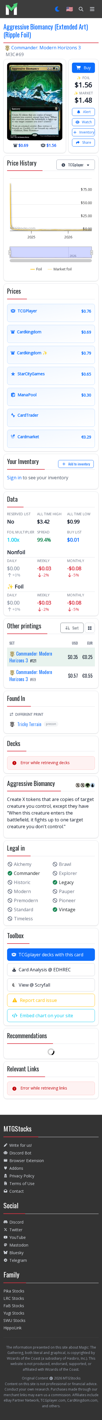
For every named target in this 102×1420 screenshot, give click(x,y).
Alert (87, 111)
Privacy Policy (21, 1176)
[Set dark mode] (57, 9)
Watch (87, 122)
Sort (75, 628)
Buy (87, 67)
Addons (16, 1168)
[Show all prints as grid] (90, 628)
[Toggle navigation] (92, 9)
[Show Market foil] (60, 269)
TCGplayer (76, 165)
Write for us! (20, 1145)
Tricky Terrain (29, 724)
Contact (16, 1191)
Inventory (86, 132)
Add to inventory (79, 463)
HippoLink (12, 1327)
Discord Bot (20, 1153)
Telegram (18, 1260)
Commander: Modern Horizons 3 (46, 47)
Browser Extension (26, 1160)
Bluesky (16, 1252)
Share (86, 142)
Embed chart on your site (46, 1015)
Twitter (15, 1229)
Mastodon (18, 1245)
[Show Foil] (36, 269)
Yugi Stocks (13, 1313)
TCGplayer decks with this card (50, 954)
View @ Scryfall (34, 985)
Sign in (14, 477)
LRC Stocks (13, 1298)
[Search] (81, 9)
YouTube (17, 1237)
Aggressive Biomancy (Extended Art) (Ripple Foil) (45, 30)
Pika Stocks (13, 1291)
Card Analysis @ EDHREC (45, 970)
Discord (16, 1222)
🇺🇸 (69, 9)
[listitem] (11, 9)
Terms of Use (22, 1183)
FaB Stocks (13, 1305)
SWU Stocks (14, 1320)
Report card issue (38, 1000)
